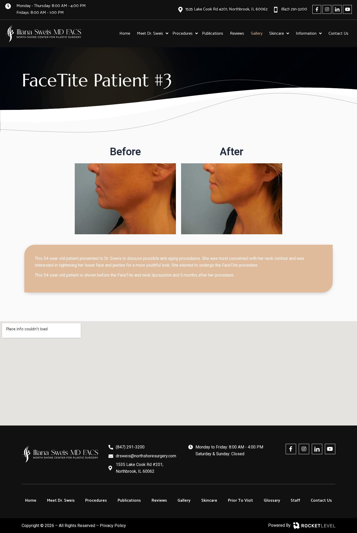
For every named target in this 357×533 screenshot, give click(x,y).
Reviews (159, 500)
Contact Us (321, 500)
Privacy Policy (113, 525)
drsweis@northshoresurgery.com (146, 455)
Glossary (272, 500)
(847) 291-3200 (130, 447)
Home (30, 500)
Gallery (184, 500)
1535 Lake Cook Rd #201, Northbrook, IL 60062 (139, 468)
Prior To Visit (240, 500)
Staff (295, 500)
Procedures (96, 500)
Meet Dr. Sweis (61, 500)
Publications (129, 500)
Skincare (209, 500)
